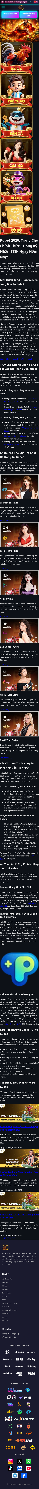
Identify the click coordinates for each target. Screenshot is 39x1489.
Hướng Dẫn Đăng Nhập (10, 1334)
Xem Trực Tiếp (6, 758)
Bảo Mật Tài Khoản (9, 1337)
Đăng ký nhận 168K (10, 13)
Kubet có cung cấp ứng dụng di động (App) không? (18, 1075)
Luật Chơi (5, 1307)
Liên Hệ (8, 1024)
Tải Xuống (5, 1321)
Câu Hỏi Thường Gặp (9, 1303)
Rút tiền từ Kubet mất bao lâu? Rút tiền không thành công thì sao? (17, 1070)
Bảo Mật (5, 1289)
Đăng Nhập (6, 1314)
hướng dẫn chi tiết (11, 444)
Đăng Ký (5, 1317)
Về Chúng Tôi (7, 1279)
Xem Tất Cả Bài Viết (7, 1238)
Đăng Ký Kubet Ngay (8, 359)
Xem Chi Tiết (5, 520)
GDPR (4, 1300)
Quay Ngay (4, 710)
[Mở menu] (3, 7)
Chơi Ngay (4, 568)
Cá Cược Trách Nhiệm (10, 1310)
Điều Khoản (6, 1293)
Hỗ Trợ (18, 1024)
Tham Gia (4, 616)
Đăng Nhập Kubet (24, 359)
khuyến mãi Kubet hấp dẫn (15, 436)
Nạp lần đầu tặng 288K (29, 14)
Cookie (4, 1296)
